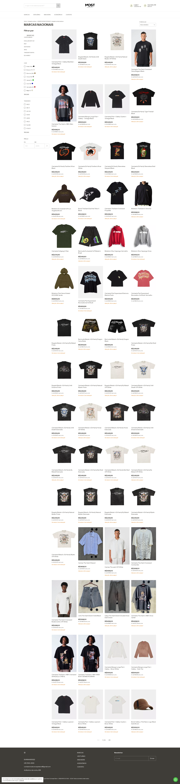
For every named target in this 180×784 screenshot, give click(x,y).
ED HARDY (27, 55)
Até (35, 142)
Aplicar (47, 146)
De (25, 142)
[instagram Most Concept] (24, 753)
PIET (25, 44)
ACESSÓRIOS (58, 14)
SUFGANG (27, 46)
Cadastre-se (137, 6)
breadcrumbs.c (32, 21)
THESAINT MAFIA (29, 52)
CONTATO (69, 14)
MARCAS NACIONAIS (44, 21)
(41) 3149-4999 (29, 763)
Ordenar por (142, 22)
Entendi (21, 780)
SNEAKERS (47, 14)
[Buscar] (58, 5)
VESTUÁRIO (36, 14)
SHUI (25, 49)
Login (136, 5)
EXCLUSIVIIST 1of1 (29, 41)
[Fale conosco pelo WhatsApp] (175, 779)
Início (25, 21)
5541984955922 (29, 759)
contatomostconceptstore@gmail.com (37, 767)
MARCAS (26, 14)
